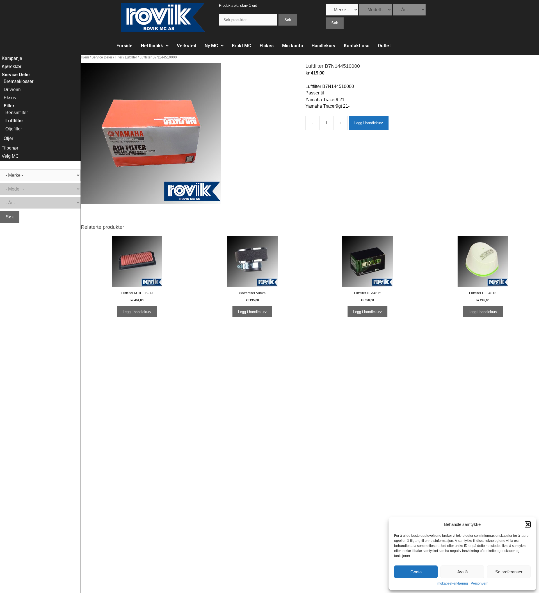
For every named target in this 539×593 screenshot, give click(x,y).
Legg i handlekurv (368, 123)
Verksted (186, 45)
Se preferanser (508, 571)
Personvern (479, 583)
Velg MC (10, 156)
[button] (528, 524)
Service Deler (102, 57)
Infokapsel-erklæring (452, 583)
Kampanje (12, 58)
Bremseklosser (18, 81)
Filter (118, 57)
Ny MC (211, 45)
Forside (125, 45)
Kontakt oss (356, 45)
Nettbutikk (152, 45)
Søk (287, 20)
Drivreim (12, 89)
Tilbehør (10, 148)
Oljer (8, 138)
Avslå (462, 571)
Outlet (384, 45)
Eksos (10, 97)
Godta (416, 571)
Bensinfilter (16, 112)
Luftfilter (131, 57)
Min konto (292, 45)
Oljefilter (13, 128)
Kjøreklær (11, 66)
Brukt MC (241, 45)
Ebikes (267, 45)
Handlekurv (323, 45)
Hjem (85, 57)
